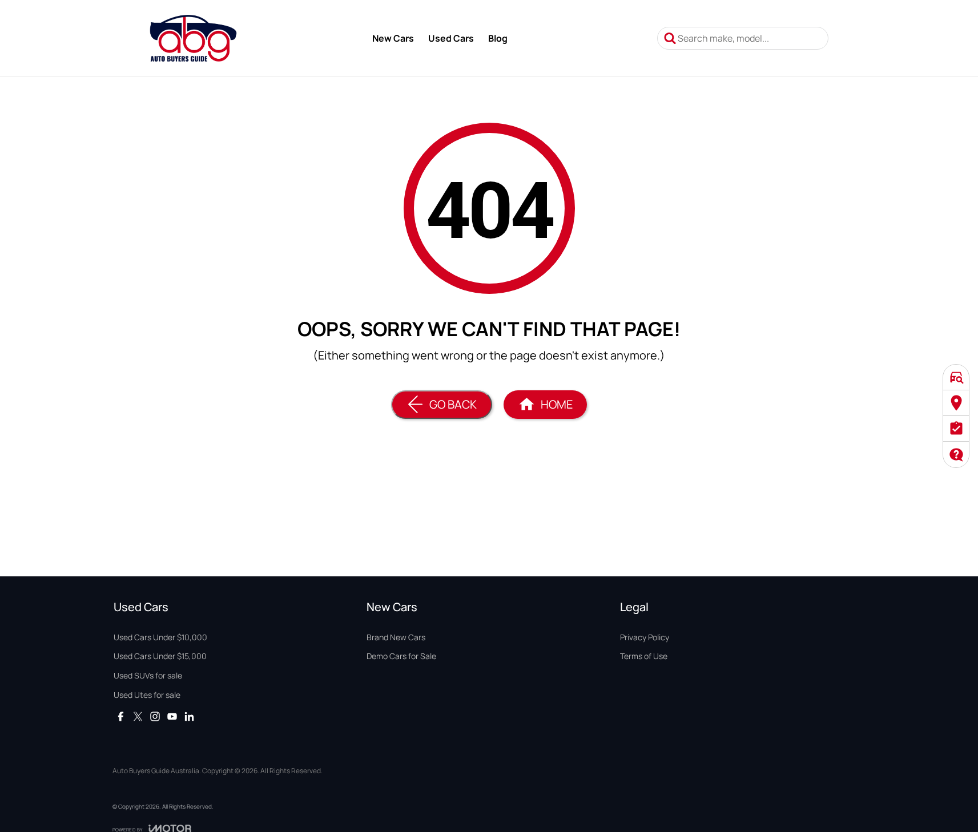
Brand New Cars (396, 637)
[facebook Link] (121, 716)
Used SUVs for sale (148, 675)
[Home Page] (193, 38)
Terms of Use (643, 656)
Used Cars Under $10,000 (160, 637)
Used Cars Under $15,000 (160, 656)
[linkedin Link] (189, 716)
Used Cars (451, 38)
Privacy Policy (644, 637)
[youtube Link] (172, 716)
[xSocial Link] (138, 716)
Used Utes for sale (147, 694)
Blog (498, 38)
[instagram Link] (155, 716)
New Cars (393, 38)
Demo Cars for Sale (401, 656)
